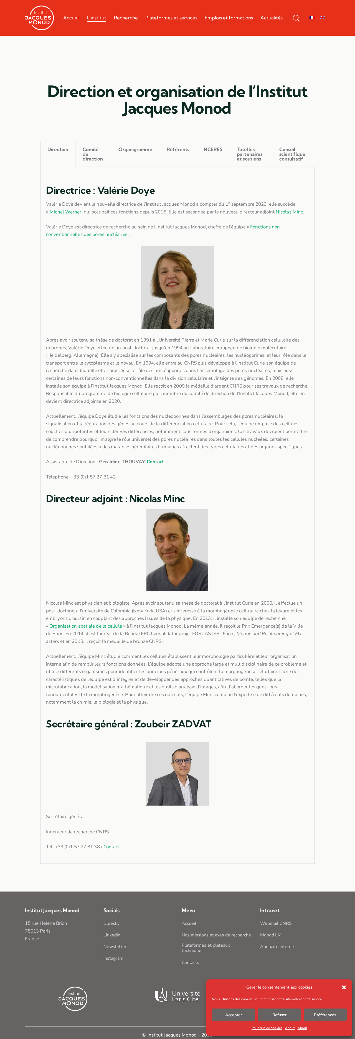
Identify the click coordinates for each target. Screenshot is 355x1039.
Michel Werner (65, 212)
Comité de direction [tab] (93, 154)
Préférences (325, 1015)
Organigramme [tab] (135, 149)
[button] (344, 987)
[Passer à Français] (312, 18)
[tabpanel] (177, 515)
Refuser (279, 1015)
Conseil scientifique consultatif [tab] (292, 154)
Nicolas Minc (289, 212)
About (290, 1028)
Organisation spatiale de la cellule (85, 626)
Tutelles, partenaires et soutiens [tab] (249, 154)
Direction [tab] (57, 149)
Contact (155, 462)
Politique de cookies (267, 1028)
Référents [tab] (178, 149)
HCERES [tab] (213, 149)
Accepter (233, 1015)
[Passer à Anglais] (322, 18)
